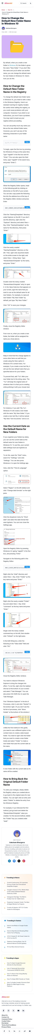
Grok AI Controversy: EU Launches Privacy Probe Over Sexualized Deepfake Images (17, 884)
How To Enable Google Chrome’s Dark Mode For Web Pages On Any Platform (18, 984)
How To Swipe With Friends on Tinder (18, 979)
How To (10, 10)
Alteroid (8, 3)
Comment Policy (7, 1019)
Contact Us (5, 1017)
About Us (5, 1015)
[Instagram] (23, 860)
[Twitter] (18, 860)
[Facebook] (14, 860)
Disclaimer (5, 1023)
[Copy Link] (25, 1031)
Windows (12, 65)
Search (24, 3)
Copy (27, 142)
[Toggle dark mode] (30, 3)
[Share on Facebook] (4, 1031)
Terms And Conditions (9, 1025)
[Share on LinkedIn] (14, 1031)
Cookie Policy (6, 1021)
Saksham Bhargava (11, 28)
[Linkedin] (9, 860)
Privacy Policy (6, 1027)
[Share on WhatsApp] (20, 1031)
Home (3, 10)
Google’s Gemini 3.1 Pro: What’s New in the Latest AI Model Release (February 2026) (18, 891)
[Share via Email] (30, 1031)
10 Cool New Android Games (15, 947)
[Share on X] (9, 1031)
